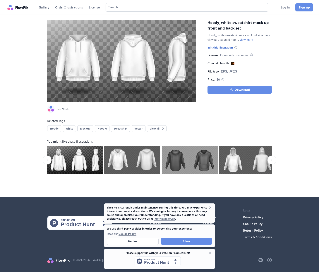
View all (155, 128)
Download (242, 90)
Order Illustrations (69, 7)
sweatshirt (120, 128)
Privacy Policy (253, 217)
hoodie (102, 128)
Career (207, 224)
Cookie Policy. (127, 233)
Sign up (304, 7)
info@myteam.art (164, 218)
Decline (132, 241)
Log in (285, 7)
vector (138, 128)
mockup (85, 128)
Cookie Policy (253, 224)
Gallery (44, 7)
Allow (186, 241)
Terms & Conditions (257, 237)
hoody (54, 128)
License (94, 7)
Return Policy (253, 230)
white (69, 128)
